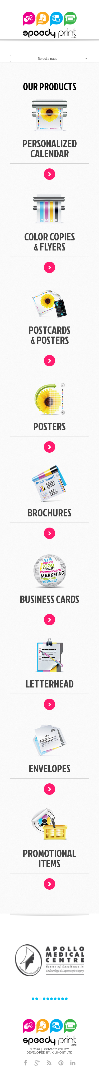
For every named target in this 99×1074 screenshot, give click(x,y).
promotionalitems (49, 858)
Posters (49, 426)
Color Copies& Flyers (49, 242)
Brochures (49, 513)
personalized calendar (49, 148)
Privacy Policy (56, 1049)
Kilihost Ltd (62, 1052)
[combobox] (49, 58)
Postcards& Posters (49, 335)
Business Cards (49, 599)
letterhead (50, 684)
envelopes (49, 768)
